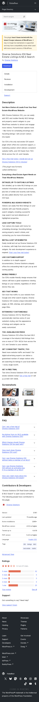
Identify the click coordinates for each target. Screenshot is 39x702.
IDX (25, 544)
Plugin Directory (7, 9)
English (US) (33, 539)
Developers (6, 643)
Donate (24, 643)
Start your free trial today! (19, 252)
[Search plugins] (24, 17)
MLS (34, 544)
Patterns (24, 629)
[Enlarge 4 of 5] (34, 391)
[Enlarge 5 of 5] (34, 402)
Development (9, 90)
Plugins (23, 625)
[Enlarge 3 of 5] (16, 411)
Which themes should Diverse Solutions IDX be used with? (13, 443)
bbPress (6, 661)
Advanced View (8, 554)
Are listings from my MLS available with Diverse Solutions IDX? (15, 435)
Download (7, 66)
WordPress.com (9, 653)
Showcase (25, 618)
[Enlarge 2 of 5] (16, 401)
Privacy (5, 629)
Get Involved (26, 636)
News (4, 622)
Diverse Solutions (11, 60)
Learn (4, 636)
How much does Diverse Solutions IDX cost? (11, 451)
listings (29, 544)
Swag (24, 647)
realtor (34, 548)
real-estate (26, 548)
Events (23, 639)
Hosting (5, 625)
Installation (8, 85)
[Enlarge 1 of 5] (16, 391)
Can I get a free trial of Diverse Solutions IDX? (11, 428)
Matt (5, 657)
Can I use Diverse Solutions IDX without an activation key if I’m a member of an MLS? (13, 468)
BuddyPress (7, 664)
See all (34, 589)
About (4, 618)
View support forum (9, 605)
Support (7, 95)
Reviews (7, 79)
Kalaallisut (10, 674)
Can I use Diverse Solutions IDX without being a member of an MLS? (16, 459)
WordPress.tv (8, 647)
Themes (24, 622)
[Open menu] (35, 3)
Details (6, 74)
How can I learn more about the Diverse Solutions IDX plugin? (14, 477)
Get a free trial (25, 376)
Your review (6, 589)
